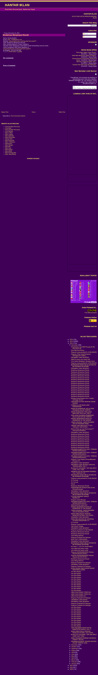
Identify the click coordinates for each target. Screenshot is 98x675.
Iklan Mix (8, 146)
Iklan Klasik (8, 151)
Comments (87, 36)
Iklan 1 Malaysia (10, 142)
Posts (86, 34)
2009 (71, 669)
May (72, 656)
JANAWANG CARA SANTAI (79, 600)
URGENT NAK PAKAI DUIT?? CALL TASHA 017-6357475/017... (82, 426)
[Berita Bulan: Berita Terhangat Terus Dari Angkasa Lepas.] (96, 45)
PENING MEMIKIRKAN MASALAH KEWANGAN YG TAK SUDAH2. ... (82, 419)
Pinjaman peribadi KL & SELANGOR (82, 530)
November (74, 645)
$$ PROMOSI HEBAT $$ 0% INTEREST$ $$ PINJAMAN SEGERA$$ (83, 365)
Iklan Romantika (10, 137)
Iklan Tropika (9, 134)
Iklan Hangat (9, 145)
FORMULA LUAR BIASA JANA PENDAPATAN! (80, 405)
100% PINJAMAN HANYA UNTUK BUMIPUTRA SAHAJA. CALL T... (81, 628)
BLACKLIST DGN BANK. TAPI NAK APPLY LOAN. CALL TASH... (84, 468)
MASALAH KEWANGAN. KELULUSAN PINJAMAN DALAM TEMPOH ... (82, 409)
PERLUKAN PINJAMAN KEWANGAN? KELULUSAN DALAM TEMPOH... (82, 416)
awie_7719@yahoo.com (14, 39)
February (74, 661)
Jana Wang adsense (77, 535)
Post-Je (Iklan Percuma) (12, 129)
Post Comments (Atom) (18, 116)
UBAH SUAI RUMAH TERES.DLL (81, 592)
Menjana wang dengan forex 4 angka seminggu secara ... (82, 399)
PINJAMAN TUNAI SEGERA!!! (80, 357)
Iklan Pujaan (9, 149)
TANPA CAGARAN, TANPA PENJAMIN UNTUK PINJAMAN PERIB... (82, 422)
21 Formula (74, 480)
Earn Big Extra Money (77, 350)
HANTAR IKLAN (17, 5)
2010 (71, 667)
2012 (71, 343)
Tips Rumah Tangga (77, 526)
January (74, 663)
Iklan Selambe (9, 136)
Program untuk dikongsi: (78, 500)
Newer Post (4, 112)
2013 (71, 341)
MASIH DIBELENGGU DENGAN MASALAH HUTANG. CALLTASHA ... (83, 514)
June (73, 654)
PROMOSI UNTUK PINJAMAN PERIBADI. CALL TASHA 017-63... (83, 472)
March (73, 660)
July (72, 652)
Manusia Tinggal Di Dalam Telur (86, 61)
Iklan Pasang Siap (10, 152)
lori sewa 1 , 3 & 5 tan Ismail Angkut (82, 546)
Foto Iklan (8, 128)
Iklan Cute (8, 148)
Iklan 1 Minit (8, 132)
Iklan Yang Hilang (10, 154)
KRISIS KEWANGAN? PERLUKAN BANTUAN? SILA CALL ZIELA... (81, 412)
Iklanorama (8, 143)
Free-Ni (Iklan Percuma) (12, 126)
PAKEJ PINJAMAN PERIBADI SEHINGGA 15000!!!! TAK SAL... (83, 638)
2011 (71, 665)
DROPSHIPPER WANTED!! (79, 505)
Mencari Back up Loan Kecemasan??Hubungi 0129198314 (82, 429)
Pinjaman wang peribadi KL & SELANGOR (84, 352)
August (73, 650)
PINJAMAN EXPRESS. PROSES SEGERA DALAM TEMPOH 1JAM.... (83, 642)
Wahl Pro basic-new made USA (80, 359)
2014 (71, 339)
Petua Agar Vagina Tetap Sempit (86, 52)
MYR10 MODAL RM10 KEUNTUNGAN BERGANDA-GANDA (82, 569)
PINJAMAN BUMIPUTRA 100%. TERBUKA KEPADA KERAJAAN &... (84, 450)
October (74, 646)
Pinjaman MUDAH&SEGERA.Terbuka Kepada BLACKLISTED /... (82, 552)
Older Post (62, 112)
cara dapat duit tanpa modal (79, 548)
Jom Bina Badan (76, 571)
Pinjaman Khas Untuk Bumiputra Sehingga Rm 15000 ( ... (81, 354)
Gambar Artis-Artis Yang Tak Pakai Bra (84, 64)
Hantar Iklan (9, 139)
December (74, 345)
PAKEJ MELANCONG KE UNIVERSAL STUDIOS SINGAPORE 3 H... (82, 519)
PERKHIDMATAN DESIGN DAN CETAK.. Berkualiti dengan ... (83, 488)
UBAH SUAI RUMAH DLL (78, 596)
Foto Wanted (9, 131)
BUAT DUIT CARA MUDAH (79, 539)
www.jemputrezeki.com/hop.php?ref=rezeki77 (22, 41)
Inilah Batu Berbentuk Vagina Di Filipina (84, 55)
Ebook (73, 484)
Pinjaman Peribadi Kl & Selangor (81, 537)
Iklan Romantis (9, 140)
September (74, 648)
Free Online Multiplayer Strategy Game (83, 361)
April (72, 658)
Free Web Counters (91, 312)
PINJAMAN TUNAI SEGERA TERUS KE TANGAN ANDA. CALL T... (83, 465)
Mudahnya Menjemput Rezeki (80, 370)
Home (33, 112)
